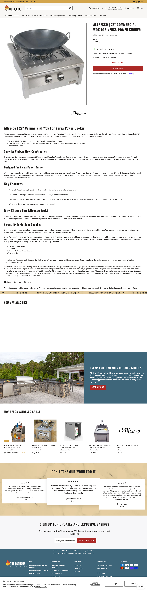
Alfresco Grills (98, 35)
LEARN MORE (98, 387)
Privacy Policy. (41, 587)
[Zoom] (45, 64)
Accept (114, 584)
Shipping (96, 57)
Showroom (78, 568)
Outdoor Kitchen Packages (38, 570)
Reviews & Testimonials (60, 570)
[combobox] (48, 8)
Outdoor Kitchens (12, 15)
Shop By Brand (34, 573)
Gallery (77, 571)
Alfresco (10, 128)
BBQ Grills (26, 15)
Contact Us (103, 15)
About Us (77, 565)
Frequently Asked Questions (58, 566)
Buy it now (118, 68)
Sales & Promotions (40, 15)
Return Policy (57, 573)
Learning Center (75, 15)
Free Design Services (58, 15)
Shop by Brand (90, 15)
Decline (134, 584)
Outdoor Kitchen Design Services (37, 566)
